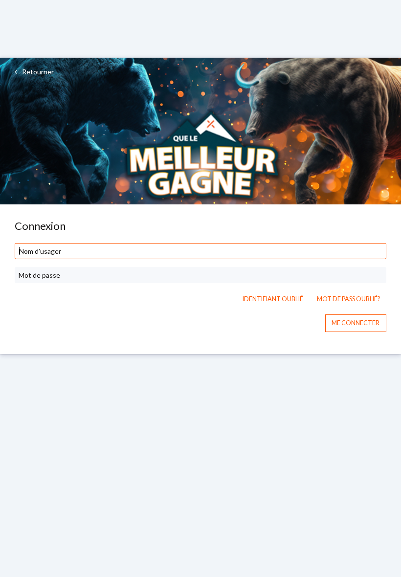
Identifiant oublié (273, 299)
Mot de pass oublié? (348, 299)
